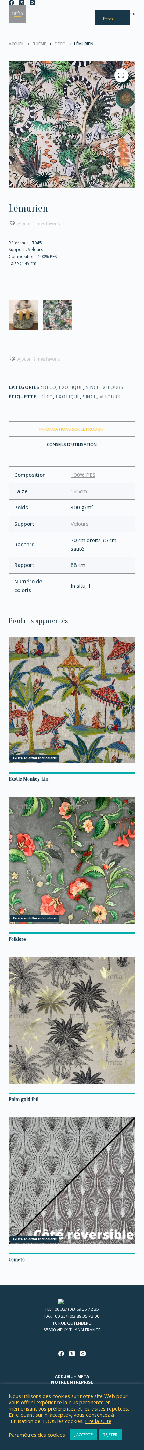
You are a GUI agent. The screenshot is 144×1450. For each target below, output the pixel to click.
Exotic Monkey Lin (28, 779)
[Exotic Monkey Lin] (72, 700)
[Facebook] (11, 2)
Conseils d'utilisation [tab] (72, 444)
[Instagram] (32, 2)
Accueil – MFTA (72, 1376)
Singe (93, 387)
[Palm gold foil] (72, 1020)
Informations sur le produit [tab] (71, 429)
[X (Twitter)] (21, 2)
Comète (17, 1260)
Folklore (17, 939)
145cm (79, 491)
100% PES (83, 474)
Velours (113, 387)
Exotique (71, 387)
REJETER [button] (110, 1434)
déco (47, 396)
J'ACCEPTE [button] (83, 1434)
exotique (68, 396)
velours (110, 396)
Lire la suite (98, 1421)
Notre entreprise (72, 1382)
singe (89, 396)
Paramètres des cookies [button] (37, 1434)
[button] (34, 223)
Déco (49, 387)
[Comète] (72, 1180)
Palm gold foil (23, 1099)
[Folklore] (72, 860)
